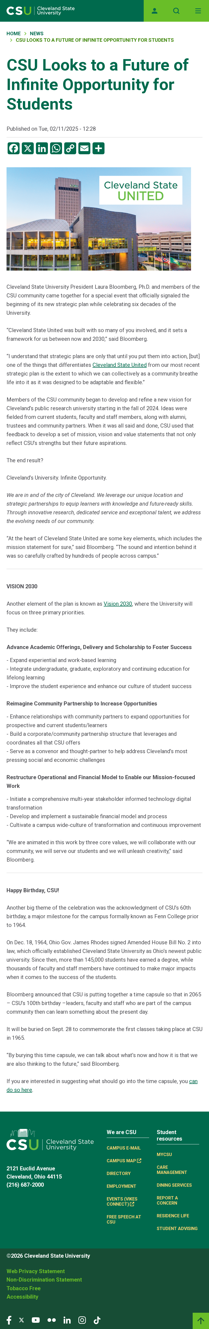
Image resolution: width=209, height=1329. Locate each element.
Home (14, 33)
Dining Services (174, 1185)
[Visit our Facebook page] (9, 1319)
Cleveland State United (120, 365)
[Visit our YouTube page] (36, 1319)
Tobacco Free (24, 1288)
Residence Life (173, 1215)
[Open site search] (176, 11)
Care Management (172, 1170)
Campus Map (121, 1160)
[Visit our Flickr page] (51, 1319)
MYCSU (164, 1154)
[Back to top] (201, 1321)
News (37, 33)
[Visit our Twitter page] (21, 1319)
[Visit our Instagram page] (82, 1319)
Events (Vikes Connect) (122, 1201)
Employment (121, 1186)
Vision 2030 (118, 604)
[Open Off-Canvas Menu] (198, 11)
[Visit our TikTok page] (97, 1319)
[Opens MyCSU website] (154, 11)
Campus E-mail (124, 1148)
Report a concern (167, 1200)
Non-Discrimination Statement (44, 1279)
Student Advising (177, 1228)
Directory (119, 1173)
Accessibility (22, 1296)
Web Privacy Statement (36, 1271)
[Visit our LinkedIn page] (67, 1319)
